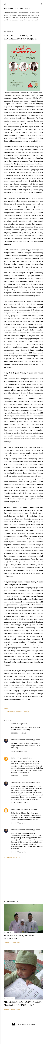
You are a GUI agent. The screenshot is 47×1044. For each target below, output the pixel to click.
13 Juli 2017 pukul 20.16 (19, 823)
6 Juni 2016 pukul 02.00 (19, 803)
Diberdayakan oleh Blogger (25, 1024)
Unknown (15, 758)
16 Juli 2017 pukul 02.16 (19, 852)
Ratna (13, 724)
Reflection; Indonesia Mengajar (18, 712)
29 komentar (15, 943)
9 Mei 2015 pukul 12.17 (18, 733)
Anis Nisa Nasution (19, 809)
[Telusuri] (41, 3)
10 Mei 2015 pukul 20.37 (19, 751)
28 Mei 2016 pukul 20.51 (19, 776)
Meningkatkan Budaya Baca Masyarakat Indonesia (22, 1003)
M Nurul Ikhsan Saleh (17, 8)
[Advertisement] (23, 879)
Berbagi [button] (6, 708)
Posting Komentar (12, 857)
